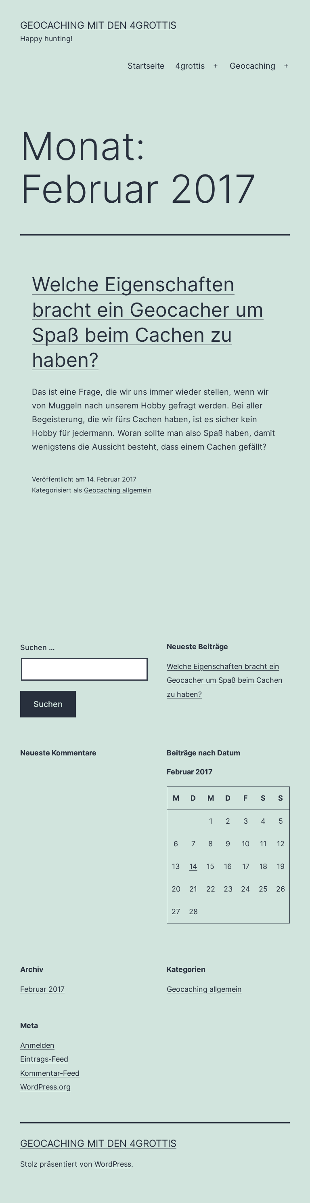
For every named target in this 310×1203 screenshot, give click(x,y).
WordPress (112, 1164)
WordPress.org (45, 1087)
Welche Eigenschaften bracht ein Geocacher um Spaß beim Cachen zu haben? (225, 680)
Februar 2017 (42, 989)
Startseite (146, 66)
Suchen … (37, 647)
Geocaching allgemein (117, 490)
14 (193, 866)
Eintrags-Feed (44, 1059)
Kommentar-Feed (50, 1073)
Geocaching (252, 66)
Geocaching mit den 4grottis (98, 25)
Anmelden (37, 1045)
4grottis (190, 66)
